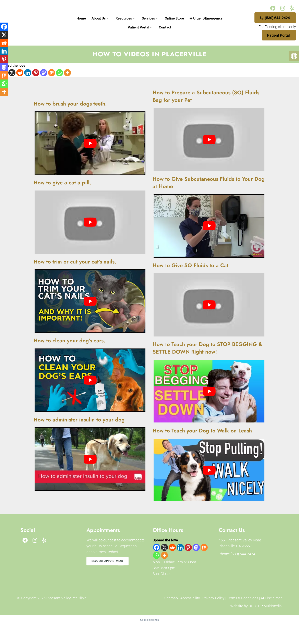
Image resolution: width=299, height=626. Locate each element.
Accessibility (190, 598)
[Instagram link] (282, 8)
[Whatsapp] (59, 72)
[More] (67, 72)
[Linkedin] (27, 72)
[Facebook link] (272, 8)
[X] (11, 72)
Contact (165, 27)
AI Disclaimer (271, 598)
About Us (99, 18)
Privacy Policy (213, 598)
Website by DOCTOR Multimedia (256, 606)
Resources (124, 18)
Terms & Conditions (243, 598)
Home (81, 18)
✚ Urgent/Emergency (206, 18)
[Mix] (51, 72)
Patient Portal (278, 35)
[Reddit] (19, 72)
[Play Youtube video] (209, 139)
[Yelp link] (292, 8)
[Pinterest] (35, 72)
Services (148, 18)
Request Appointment (107, 561)
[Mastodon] (43, 72)
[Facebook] (156, 547)
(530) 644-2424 (277, 18)
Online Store (174, 18)
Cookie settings (149, 620)
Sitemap (171, 598)
